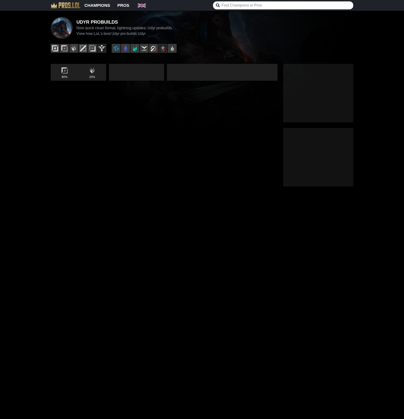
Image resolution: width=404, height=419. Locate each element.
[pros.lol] (66, 5)
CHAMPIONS (97, 5)
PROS (123, 5)
